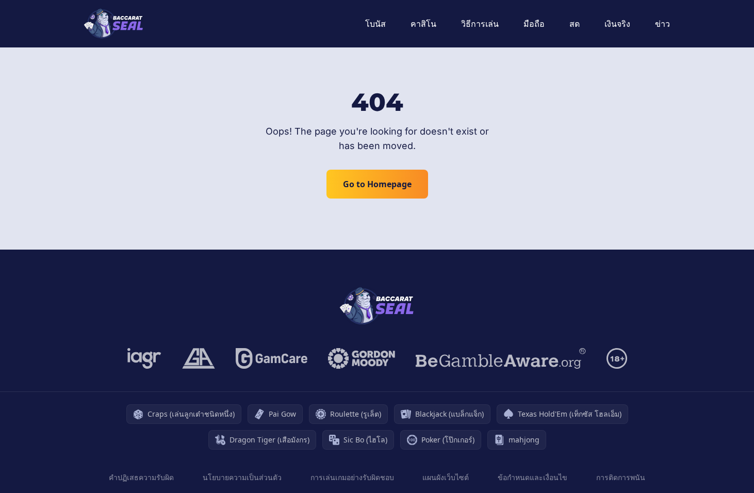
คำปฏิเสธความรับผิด (141, 477)
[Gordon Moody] (361, 358)
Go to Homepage (377, 184)
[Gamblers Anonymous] (198, 358)
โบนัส (375, 23)
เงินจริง (617, 23)
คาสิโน (423, 23)
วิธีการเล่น (480, 23)
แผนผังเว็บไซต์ (445, 477)
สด (574, 23)
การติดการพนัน (620, 477)
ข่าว (662, 23)
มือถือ (534, 23)
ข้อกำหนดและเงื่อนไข (532, 477)
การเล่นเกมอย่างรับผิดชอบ (352, 477)
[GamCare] (271, 358)
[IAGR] (144, 358)
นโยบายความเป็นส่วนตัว (242, 477)
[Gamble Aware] (501, 358)
